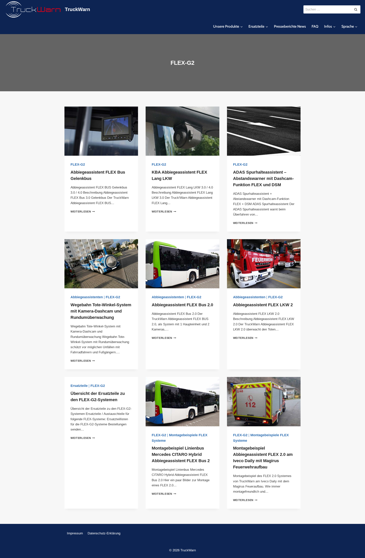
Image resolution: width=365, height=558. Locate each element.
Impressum (75, 533)
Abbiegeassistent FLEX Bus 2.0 (182, 304)
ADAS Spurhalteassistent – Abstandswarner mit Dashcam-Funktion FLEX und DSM (263, 178)
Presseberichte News (290, 26)
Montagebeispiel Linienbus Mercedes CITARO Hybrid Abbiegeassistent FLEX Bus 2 (181, 454)
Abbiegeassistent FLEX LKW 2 (263, 304)
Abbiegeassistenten (87, 297)
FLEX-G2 (78, 164)
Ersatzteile (79, 386)
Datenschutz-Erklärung (104, 533)
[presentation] (101, 131)
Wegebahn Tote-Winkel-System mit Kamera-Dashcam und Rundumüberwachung (101, 311)
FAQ (315, 26)
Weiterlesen (83, 211)
